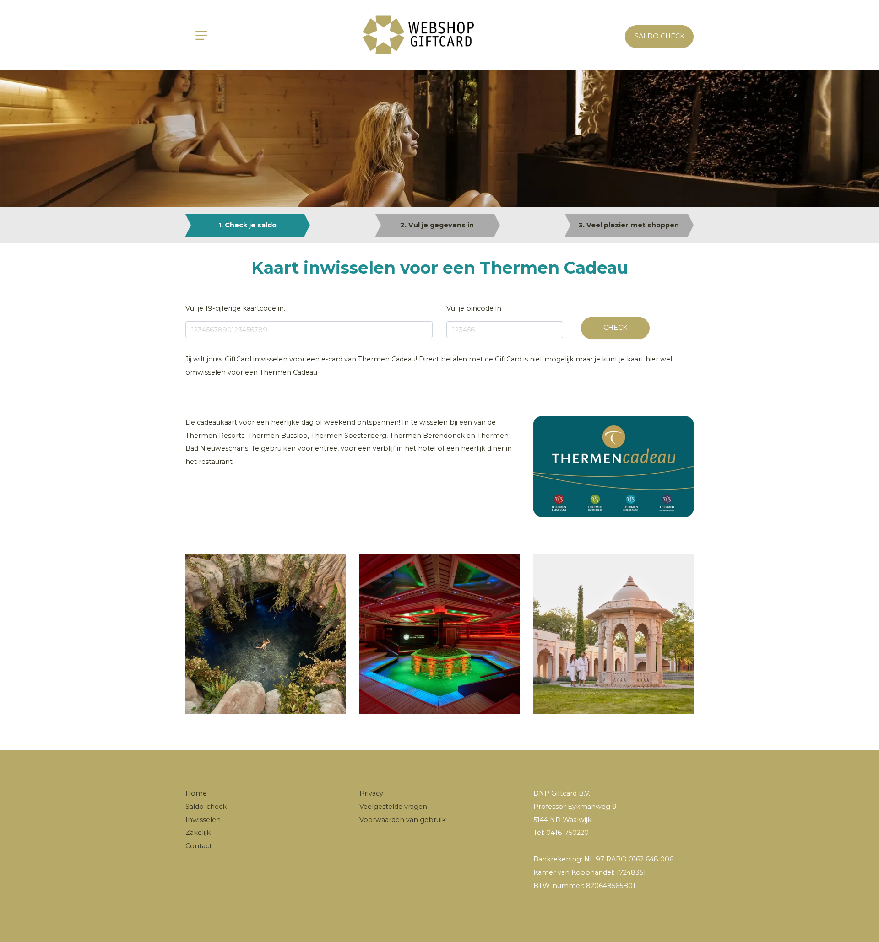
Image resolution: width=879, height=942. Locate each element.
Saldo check (659, 36)
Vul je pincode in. (474, 308)
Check (615, 327)
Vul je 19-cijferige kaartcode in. (235, 308)
